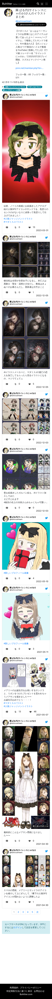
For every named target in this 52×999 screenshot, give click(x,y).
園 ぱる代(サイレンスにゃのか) (23, 95)
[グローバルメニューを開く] (46, 3)
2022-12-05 (42, 295)
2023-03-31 (42, 230)
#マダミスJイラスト (13, 221)
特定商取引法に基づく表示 (19, 991)
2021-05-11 (42, 652)
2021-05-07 (42, 714)
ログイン (17, 927)
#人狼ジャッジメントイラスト (18, 218)
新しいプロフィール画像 (12, 90)
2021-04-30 (42, 844)
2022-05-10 (42, 581)
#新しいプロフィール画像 (16, 573)
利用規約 (14, 987)
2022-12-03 (42, 442)
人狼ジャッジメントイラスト (15, 87)
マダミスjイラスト (34, 87)
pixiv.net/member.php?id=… (29, 68)
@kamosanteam (24, 21)
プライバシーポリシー (30, 987)
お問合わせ (39, 991)
